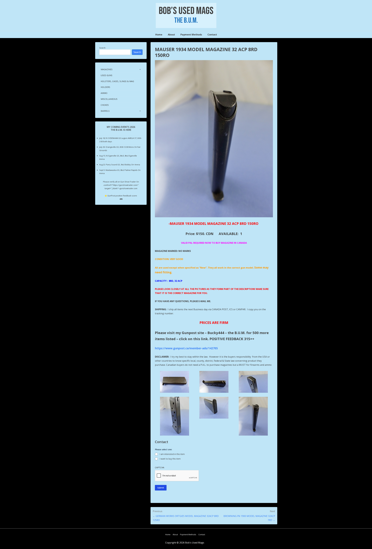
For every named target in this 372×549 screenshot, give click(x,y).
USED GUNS (106, 75)
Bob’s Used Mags (186, 11)
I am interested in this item (172, 454)
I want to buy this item (170, 458)
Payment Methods (191, 34)
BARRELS (105, 111)
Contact (212, 34)
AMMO (104, 93)
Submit (160, 487)
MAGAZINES (106, 69)
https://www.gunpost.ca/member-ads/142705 (186, 348)
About (171, 34)
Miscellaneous (109, 99)
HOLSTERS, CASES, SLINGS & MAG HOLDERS (117, 84)
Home (158, 34)
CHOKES (105, 105)
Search (102, 47)
